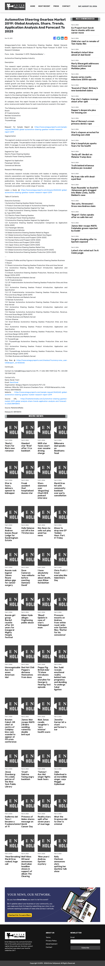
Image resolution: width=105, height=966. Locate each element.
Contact (49, 947)
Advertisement (51, 944)
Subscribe (85, 948)
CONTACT (66, 6)
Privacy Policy (51, 941)
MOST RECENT (44, 6)
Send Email (14, 382)
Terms (48, 937)
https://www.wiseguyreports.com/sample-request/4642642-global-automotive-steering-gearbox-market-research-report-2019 (36, 129)
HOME (32, 6)
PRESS (56, 6)
